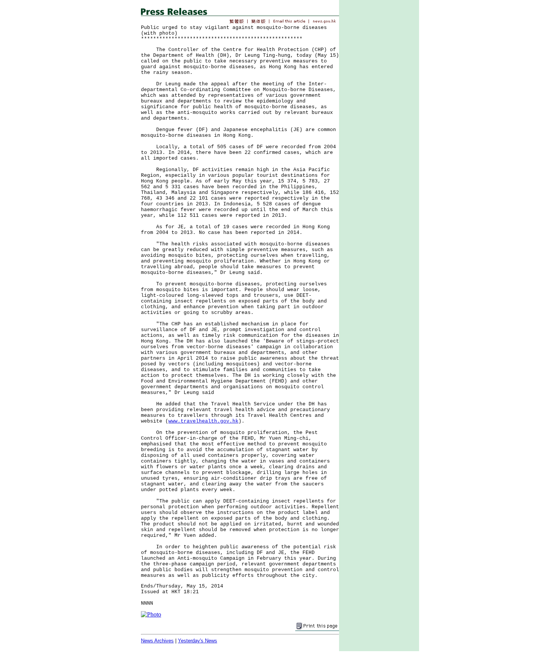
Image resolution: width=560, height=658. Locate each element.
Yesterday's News (197, 641)
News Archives (157, 641)
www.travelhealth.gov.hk (203, 421)
